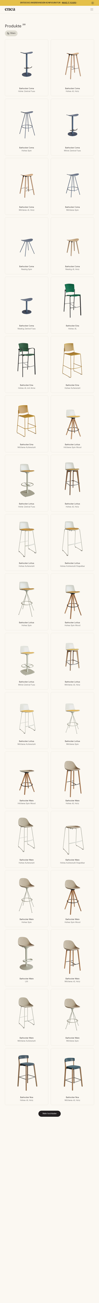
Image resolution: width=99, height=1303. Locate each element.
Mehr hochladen (50, 1114)
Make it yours (69, 3)
